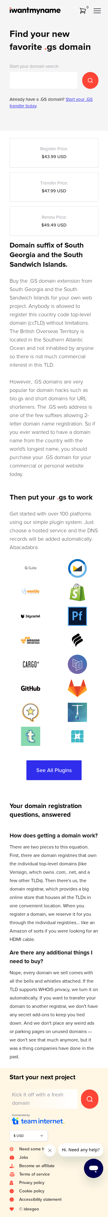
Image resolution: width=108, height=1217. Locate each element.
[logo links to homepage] (43, 10)
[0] (82, 10)
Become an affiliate (37, 1165)
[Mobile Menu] (97, 10)
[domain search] (90, 80)
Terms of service (34, 1174)
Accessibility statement (40, 1199)
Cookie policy (31, 1191)
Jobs (23, 1157)
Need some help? (35, 1149)
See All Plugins (54, 770)
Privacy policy (31, 1182)
